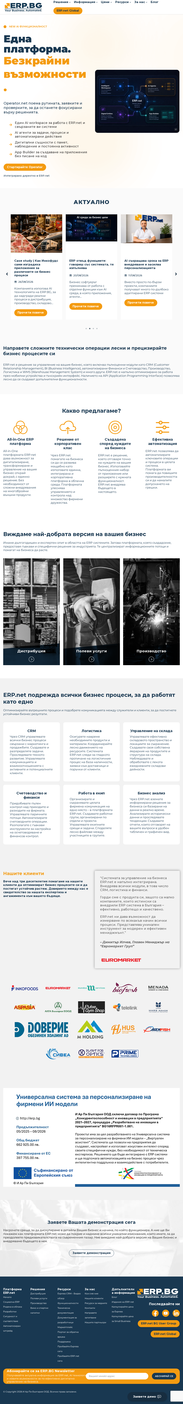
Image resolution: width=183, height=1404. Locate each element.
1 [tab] (86, 328)
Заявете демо (144, 1396)
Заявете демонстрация (92, 1253)
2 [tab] (90, 328)
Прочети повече (31, 302)
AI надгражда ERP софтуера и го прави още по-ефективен (90, 264)
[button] (25, 167)
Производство (151, 651)
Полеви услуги (91, 651)
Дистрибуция (32, 651)
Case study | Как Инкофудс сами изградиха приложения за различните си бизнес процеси (146, 268)
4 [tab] (97, 328)
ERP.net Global (68, 10)
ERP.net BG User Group (158, 1323)
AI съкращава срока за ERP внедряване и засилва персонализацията (36, 264)
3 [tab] (93, 328)
